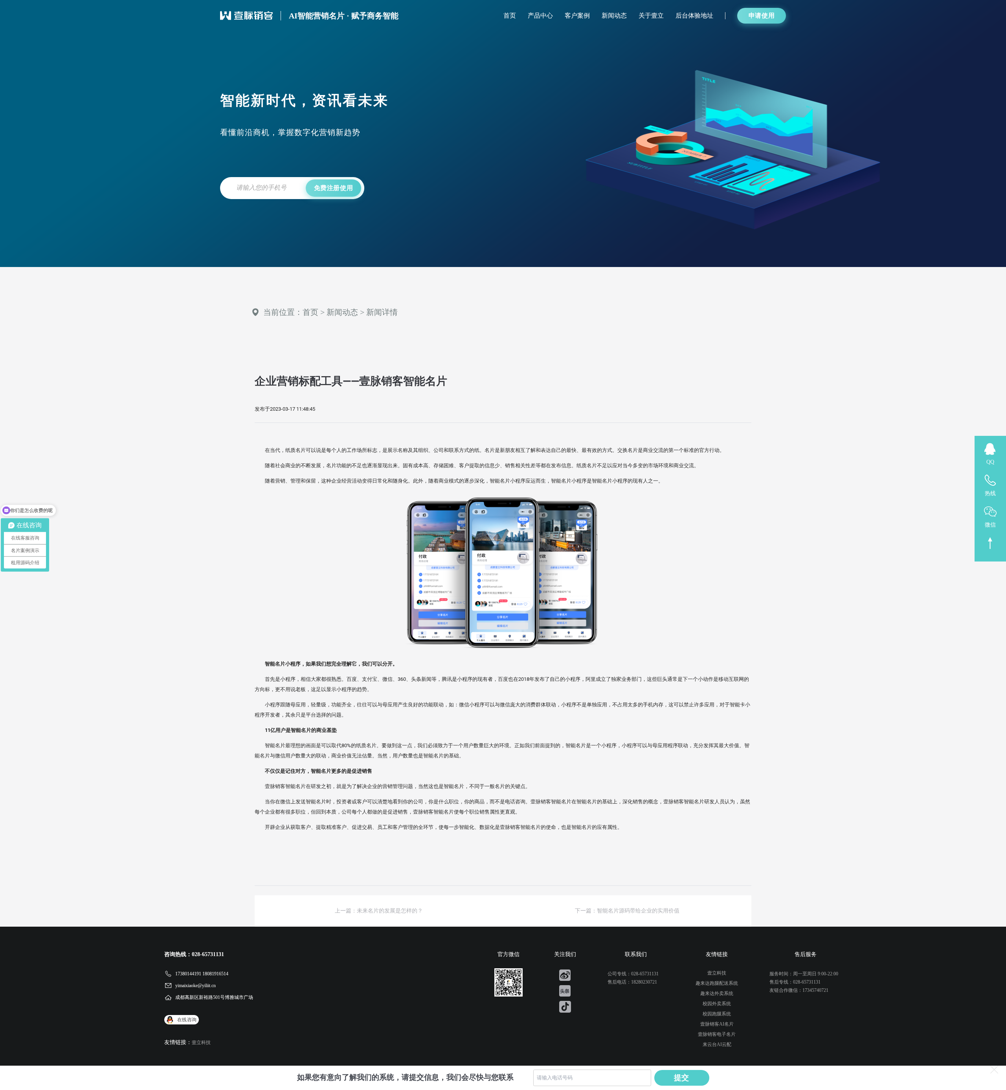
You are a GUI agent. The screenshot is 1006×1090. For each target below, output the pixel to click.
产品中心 (540, 15)
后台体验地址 (694, 15)
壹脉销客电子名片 (717, 1034)
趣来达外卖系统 (716, 993)
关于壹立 (651, 15)
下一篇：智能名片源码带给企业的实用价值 (627, 911)
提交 (682, 1078)
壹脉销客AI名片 (717, 1024)
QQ (990, 462)
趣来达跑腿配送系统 (717, 983)
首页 (509, 15)
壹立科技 (201, 1042)
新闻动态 (614, 15)
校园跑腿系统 (717, 1014)
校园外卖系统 (717, 1003)
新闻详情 (382, 312)
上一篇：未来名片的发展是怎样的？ (379, 911)
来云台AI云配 (717, 1044)
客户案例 (577, 15)
